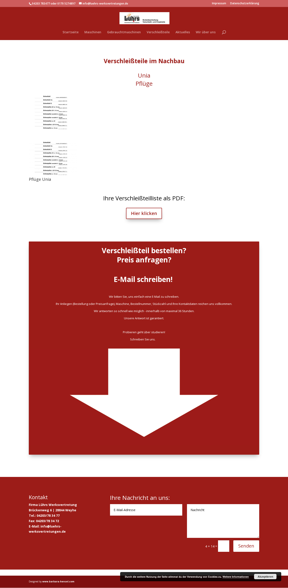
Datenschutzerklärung (244, 3)
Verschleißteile (158, 32)
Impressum (219, 3)
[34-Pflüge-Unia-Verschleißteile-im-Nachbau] (53, 129)
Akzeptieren (265, 577)
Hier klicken (144, 213)
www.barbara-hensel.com (58, 581)
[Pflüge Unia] (53, 175)
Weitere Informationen (236, 576)
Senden (246, 546)
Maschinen (92, 32)
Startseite (71, 32)
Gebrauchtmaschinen (124, 32)
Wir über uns (206, 32)
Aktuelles (183, 32)
